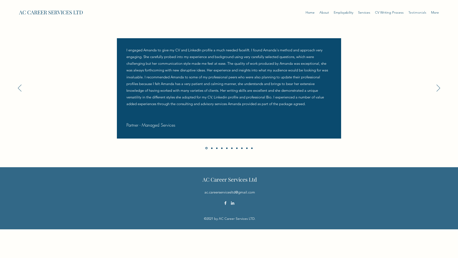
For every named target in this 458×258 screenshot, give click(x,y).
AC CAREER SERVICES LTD (51, 12)
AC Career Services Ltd (230, 179)
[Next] (438, 88)
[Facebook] (225, 203)
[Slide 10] (252, 148)
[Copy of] (247, 148)
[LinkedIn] (232, 203)
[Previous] (19, 88)
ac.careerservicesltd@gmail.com (229, 192)
